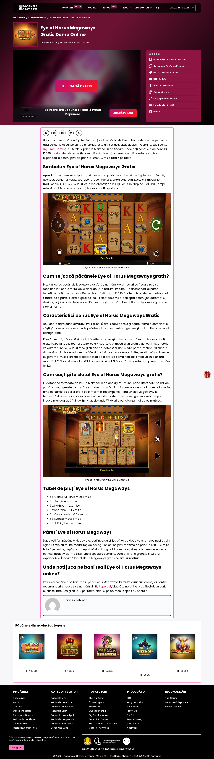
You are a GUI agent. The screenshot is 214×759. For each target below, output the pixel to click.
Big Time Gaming (55, 149)
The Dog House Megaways (32, 663)
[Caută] (157, 8)
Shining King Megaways (69, 663)
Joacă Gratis (80, 86)
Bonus (109, 7)
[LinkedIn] (71, 133)
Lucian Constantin (81, 42)
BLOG (125, 7)
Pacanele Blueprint (177, 59)
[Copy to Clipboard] (79, 133)
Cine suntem (142, 7)
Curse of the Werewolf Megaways (144, 665)
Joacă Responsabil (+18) (182, 7)
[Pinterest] (62, 133)
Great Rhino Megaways (182, 663)
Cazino (92, 7)
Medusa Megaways (106, 663)
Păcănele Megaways (177, 66)
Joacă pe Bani (123, 113)
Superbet (105, 586)
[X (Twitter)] (54, 133)
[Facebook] (46, 133)
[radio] (150, 54)
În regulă (16, 747)
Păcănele (71, 7)
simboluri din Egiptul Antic (137, 175)
